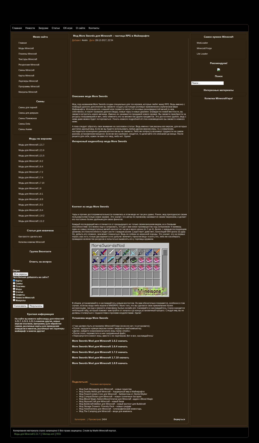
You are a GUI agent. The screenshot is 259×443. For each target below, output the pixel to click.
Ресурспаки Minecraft (28, 65)
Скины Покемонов (27, 118)
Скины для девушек (28, 113)
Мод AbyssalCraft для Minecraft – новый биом (101, 401)
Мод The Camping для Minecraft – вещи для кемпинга (105, 411)
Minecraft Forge (112, 326)
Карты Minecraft (26, 75)
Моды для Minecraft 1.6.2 (30, 161)
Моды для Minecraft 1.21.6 (31, 150)
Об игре (67, 28)
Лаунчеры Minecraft (28, 81)
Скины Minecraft (26, 70)
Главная (17, 28)
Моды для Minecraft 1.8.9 (30, 199)
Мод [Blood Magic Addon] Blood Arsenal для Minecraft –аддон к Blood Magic (116, 399)
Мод (74, 104)
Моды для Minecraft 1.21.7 (31, 145)
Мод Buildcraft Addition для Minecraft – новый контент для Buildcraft (112, 404)
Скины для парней (27, 107)
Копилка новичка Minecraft (31, 242)
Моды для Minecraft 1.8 (29, 188)
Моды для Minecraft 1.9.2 (30, 205)
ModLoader (202, 43)
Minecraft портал (107, 430)
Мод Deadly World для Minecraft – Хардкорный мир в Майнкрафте (112, 391)
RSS (58, 434)
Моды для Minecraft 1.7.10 (31, 183)
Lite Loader (202, 54)
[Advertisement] (129, 68)
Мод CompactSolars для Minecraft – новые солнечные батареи (110, 396)
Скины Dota (24, 124)
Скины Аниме (25, 129)
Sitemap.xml (48, 434)
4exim (85, 40)
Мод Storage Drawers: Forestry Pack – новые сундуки (105, 406)
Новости (30, 28)
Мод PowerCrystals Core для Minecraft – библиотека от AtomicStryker (113, 394)
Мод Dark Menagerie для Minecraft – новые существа (105, 389)
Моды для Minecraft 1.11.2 (31, 221)
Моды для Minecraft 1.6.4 (30, 166)
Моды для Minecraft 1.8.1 (30, 194)
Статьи (56, 28)
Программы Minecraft (28, 86)
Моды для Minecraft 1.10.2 (31, 215)
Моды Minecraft (26, 48)
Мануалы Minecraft (27, 92)
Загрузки (43, 28)
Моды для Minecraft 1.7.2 (30, 172)
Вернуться (179, 419)
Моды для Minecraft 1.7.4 (30, 177)
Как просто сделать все (30, 236)
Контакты (94, 28)
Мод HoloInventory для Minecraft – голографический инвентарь (110, 409)
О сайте (80, 28)
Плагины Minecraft (27, 54)
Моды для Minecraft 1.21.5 (31, 155)
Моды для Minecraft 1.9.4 (30, 210)
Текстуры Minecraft (27, 59)
